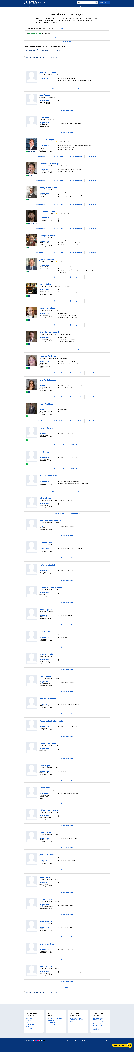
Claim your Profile (97, 1024)
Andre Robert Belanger (49, 163)
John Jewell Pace (46, 854)
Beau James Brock (47, 235)
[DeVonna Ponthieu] (31, 360)
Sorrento (84, 38)
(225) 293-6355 (44, 905)
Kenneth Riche (45, 542)
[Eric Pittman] (31, 792)
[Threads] (40, 1040)
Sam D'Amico (45, 632)
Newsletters (71, 6)
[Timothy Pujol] (31, 121)
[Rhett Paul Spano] (31, 408)
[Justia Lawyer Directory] (30, 2)
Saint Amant (85, 36)
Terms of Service (88, 1040)
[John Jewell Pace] (31, 859)
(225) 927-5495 (44, 704)
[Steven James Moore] (31, 747)
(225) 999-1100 (44, 241)
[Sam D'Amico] (31, 636)
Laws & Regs (63, 6)
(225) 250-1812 (44, 433)
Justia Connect (64, 1040)
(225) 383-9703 (44, 169)
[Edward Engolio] (31, 658)
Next (67, 987)
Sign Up (107, 2)
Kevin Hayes (44, 765)
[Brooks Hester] (31, 680)
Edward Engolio (46, 654)
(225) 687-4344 (44, 615)
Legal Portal (71, 1040)
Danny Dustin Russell (48, 187)
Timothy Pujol (45, 117)
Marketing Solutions (81, 6)
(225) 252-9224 (44, 217)
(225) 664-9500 (44, 793)
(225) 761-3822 (44, 385)
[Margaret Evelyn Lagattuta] (31, 725)
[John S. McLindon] (31, 264)
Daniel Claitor (45, 284)
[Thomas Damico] (31, 432)
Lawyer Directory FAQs (99, 1022)
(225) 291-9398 (44, 927)
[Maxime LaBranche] (31, 703)
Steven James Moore (48, 743)
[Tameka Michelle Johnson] (31, 591)
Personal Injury (52, 1022)
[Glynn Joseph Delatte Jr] (31, 336)
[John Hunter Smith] (31, 77)
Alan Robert (44, 95)
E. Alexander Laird (47, 211)
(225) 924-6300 (44, 548)
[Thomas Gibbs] (31, 836)
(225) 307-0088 (44, 193)
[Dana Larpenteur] (31, 614)
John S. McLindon (46, 259)
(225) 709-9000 (44, 338)
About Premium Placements (100, 1026)
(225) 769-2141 (44, 882)
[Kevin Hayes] (31, 770)
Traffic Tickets (52, 1024)
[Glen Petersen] (31, 970)
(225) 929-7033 (44, 771)
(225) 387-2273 (44, 637)
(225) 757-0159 (44, 290)
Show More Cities (66, 42)
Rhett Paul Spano (47, 404)
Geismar (27, 38)
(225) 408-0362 (44, 265)
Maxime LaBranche (47, 698)
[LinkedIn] (32, 1040)
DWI (37, 9)
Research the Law (45, 6)
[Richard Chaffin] (31, 903)
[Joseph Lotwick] (31, 881)
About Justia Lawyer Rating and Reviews (100, 1028)
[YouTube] (34, 1040)
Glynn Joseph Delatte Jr (49, 332)
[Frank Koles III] (31, 926)
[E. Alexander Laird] (31, 216)
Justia (25, 9)
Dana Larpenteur (46, 609)
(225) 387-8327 (44, 409)
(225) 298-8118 (44, 481)
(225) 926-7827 (44, 593)
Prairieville (56, 38)
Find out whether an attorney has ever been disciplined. (76, 1019)
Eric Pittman (44, 788)
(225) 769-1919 (44, 726)
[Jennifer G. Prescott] (31, 384)
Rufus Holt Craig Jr (47, 565)
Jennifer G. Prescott (47, 380)
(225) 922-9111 (44, 816)
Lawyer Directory (31, 9)
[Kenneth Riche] (31, 547)
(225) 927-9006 (44, 526)
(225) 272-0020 (44, 838)
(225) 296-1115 (44, 949)
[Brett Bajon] (31, 456)
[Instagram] (38, 1040)
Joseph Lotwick (46, 877)
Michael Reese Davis (48, 476)
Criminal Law (51, 1020)
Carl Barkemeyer (46, 139)
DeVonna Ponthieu (47, 356)
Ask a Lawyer (36, 6)
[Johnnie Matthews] (31, 948)
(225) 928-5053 (44, 860)
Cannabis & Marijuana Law (55, 1018)
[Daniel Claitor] (31, 288)
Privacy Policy (96, 1040)
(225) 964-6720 (44, 145)
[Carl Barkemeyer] (31, 144)
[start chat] (129, 1045)
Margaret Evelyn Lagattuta (51, 721)
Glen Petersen (45, 966)
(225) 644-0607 (44, 123)
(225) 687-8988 (44, 660)
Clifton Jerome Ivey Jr (48, 810)
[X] (44, 1040)
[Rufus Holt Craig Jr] (31, 569)
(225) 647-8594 (44, 101)
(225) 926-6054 (44, 682)
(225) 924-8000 (44, 504)
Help (82, 1040)
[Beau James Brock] (31, 240)
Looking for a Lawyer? (120, 1045)
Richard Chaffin (46, 899)
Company (77, 1040)
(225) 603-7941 (44, 78)
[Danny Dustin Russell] (31, 192)
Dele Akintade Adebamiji (50, 520)
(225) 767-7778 (44, 749)
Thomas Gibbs (45, 832)
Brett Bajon (44, 452)
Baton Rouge (29, 1018)
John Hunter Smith (47, 72)
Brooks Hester (45, 676)
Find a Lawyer (27, 6)
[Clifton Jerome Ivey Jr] (31, 814)
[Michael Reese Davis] (31, 480)
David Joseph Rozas (47, 308)
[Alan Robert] (31, 99)
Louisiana (42, 9)
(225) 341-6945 (44, 314)
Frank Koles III (45, 921)
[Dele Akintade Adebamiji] (31, 524)
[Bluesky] (42, 1040)
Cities (61, 28)
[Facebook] (36, 1040)
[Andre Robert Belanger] (31, 168)
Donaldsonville (29, 36)
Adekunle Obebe (46, 498)
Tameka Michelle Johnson (50, 587)
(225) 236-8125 (44, 361)
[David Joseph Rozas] (31, 312)
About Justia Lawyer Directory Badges (98, 1018)
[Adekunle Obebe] (31, 502)
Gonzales (56, 36)
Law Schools (55, 6)
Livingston (29, 1028)
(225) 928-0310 (44, 570)
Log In (101, 2)
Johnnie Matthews (47, 944)
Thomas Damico (46, 428)
